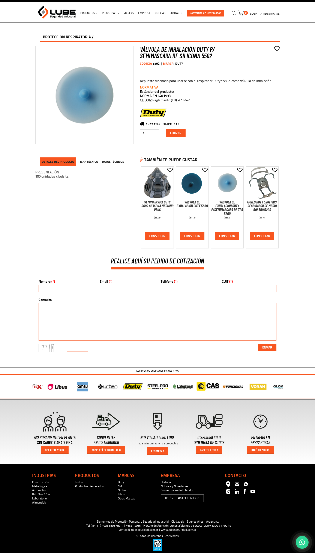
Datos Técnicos (113, 162)
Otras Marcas (126, 498)
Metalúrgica (39, 486)
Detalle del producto (58, 162)
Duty (121, 482)
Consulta (45, 300)
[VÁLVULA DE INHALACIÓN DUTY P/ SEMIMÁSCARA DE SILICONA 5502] (84, 95)
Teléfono (169, 281)
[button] (234, 14)
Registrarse (270, 13)
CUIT (227, 281)
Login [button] (254, 13)
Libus (121, 494)
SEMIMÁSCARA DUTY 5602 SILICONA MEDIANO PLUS (157, 206)
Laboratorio (39, 498)
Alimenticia (39, 502)
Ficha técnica (88, 162)
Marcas (128, 13)
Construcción (40, 482)
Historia (166, 482)
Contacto (176, 13)
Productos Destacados (89, 486)
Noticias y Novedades (174, 486)
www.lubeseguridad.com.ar (178, 530)
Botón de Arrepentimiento (182, 498)
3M (120, 486)
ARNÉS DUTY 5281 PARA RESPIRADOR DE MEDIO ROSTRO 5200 (262, 206)
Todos (79, 482)
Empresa (144, 13)
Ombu (122, 490)
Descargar (157, 451)
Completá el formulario (106, 450)
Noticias (159, 13)
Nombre (47, 281)
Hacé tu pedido (209, 450)
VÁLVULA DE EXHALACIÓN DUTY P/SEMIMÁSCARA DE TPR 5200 (227, 208)
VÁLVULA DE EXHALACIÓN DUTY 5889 (192, 204)
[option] (44, 386)
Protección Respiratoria (67, 36)
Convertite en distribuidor (177, 490)
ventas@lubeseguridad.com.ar (138, 530)
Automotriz (39, 490)
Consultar (157, 236)
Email (106, 281)
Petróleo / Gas (41, 494)
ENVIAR (267, 347)
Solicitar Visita (54, 450)
